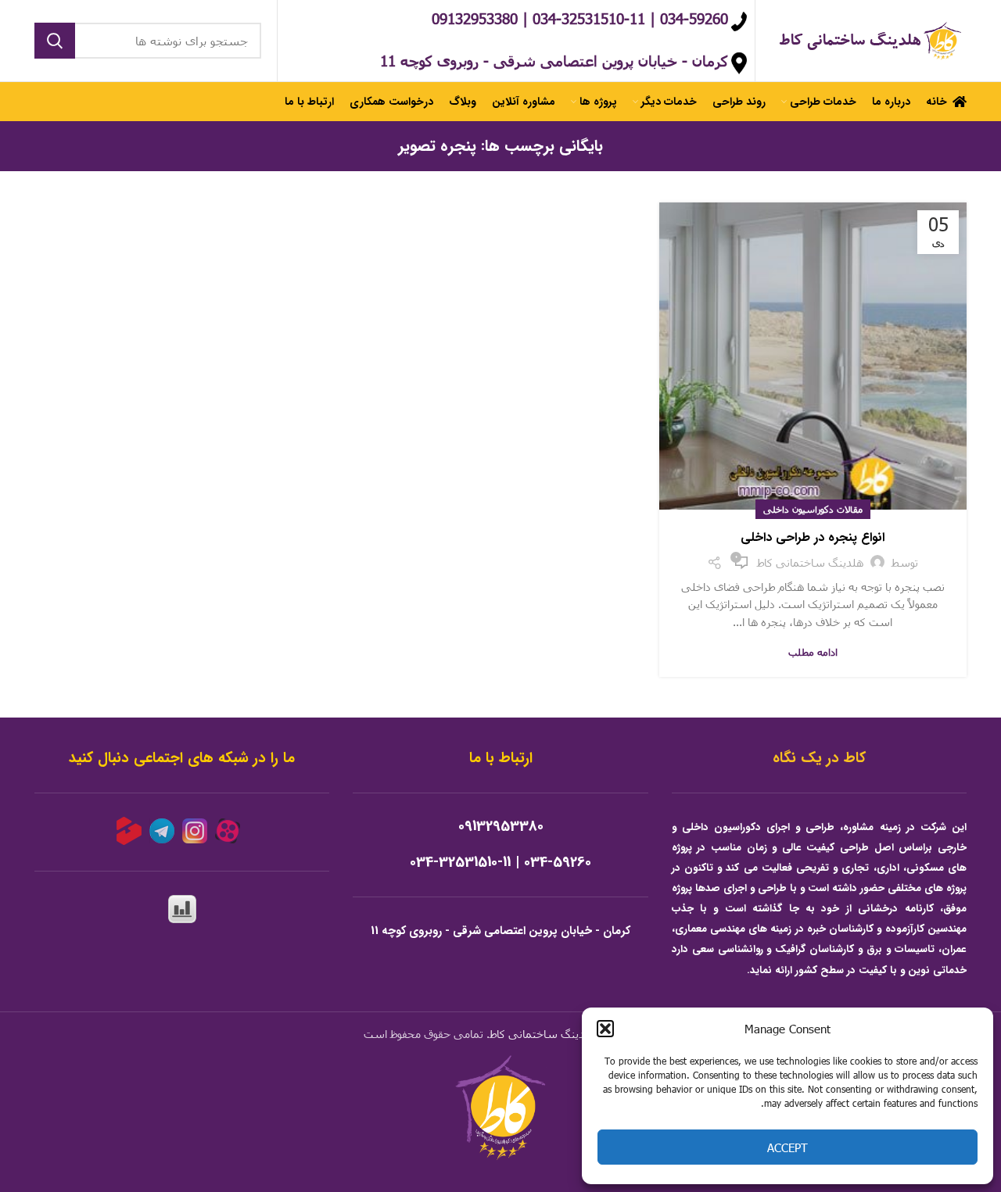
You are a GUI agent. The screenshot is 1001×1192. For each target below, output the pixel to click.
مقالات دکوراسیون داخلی (813, 508)
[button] (605, 1028)
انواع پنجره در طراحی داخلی (812, 537)
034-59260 (557, 862)
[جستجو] (54, 41)
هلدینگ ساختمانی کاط (543, 1033)
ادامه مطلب (813, 652)
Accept (787, 1147)
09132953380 (501, 826)
